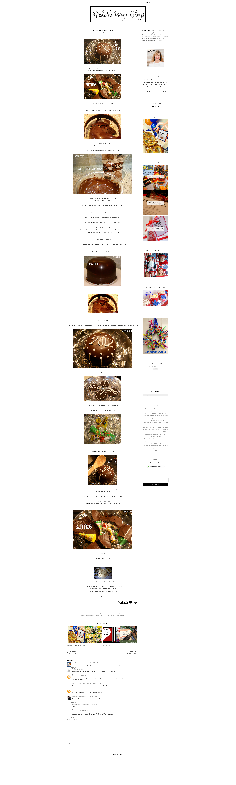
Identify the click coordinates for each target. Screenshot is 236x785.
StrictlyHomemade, (115, 613)
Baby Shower (163, 408)
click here (120, 586)
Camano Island (149, 413)
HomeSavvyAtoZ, (90, 613)
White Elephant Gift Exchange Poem (155, 203)
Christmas (158, 413)
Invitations (153, 425)
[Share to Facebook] (104, 646)
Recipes (151, 436)
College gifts (152, 418)
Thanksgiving (162, 443)
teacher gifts (153, 443)
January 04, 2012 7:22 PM (92, 696)
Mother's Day (159, 427)
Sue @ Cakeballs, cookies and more (81, 704)
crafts (156, 418)
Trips (159, 445)
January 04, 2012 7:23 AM (83, 690)
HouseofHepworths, (109, 615)
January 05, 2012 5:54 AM (96, 704)
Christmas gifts (160, 415)
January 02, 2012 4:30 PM (81, 669)
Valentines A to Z (158, 448)
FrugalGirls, (114, 618)
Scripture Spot (163, 436)
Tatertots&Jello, (108, 618)
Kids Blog (163, 425)
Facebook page (93, 68)
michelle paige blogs (114, 783)
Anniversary (157, 408)
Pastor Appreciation (151, 431)
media (154, 427)
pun (159, 434)
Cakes (166, 411)
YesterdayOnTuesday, (120, 615)
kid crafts (158, 425)
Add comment (72, 719)
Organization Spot (155, 429)
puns (166, 434)
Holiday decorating (153, 422)
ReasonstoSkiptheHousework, (88, 615)
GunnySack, (107, 613)
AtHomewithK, (123, 613)
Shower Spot (152, 438)
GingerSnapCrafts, (100, 615)
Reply (73, 668)
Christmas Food (153, 415)
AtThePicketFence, (99, 618)
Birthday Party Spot (153, 411)
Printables (165, 431)
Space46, (83, 618)
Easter (122, 2)
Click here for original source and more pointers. (102, 581)
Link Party (149, 427)
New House (165, 427)
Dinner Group (161, 418)
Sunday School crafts (159, 441)
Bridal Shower (161, 411)
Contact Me (131, 2)
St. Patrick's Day (150, 441)
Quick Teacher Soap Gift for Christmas (155, 229)
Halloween (146, 422)
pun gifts (162, 434)
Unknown (74, 675)
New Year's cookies (109, 405)
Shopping (146, 438)
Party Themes (103, 2)
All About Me (92, 2)
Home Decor (161, 422)
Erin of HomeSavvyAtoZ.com (79, 662)
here (114, 68)
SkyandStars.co (133, 783)
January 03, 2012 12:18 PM (95, 683)
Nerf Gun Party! (155, 177)
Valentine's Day (150, 448)
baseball (145, 411)
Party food (81, 645)
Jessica (73, 669)
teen (158, 443)
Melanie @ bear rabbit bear (79, 696)
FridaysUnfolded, (90, 618)
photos (158, 431)
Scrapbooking (156, 436)
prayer (161, 431)
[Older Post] (126, 652)
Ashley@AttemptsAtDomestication (80, 683)
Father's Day (148, 420)
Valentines (114, 2)
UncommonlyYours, (99, 613)
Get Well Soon (154, 420)
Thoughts (145, 445)
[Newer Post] (81, 652)
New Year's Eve (72, 645)
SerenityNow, (121, 618)
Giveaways (163, 420)
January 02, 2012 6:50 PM (82, 675)
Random (146, 436)
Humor (149, 425)
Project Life (155, 434)
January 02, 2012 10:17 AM (92, 662)
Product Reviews (148, 434)
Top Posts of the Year (153, 445)
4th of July (147, 408)
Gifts (159, 420)
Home (84, 2)
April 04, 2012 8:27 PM (83, 710)
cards (154, 413)
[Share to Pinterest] (109, 646)
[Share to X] (107, 646)
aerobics (152, 408)
